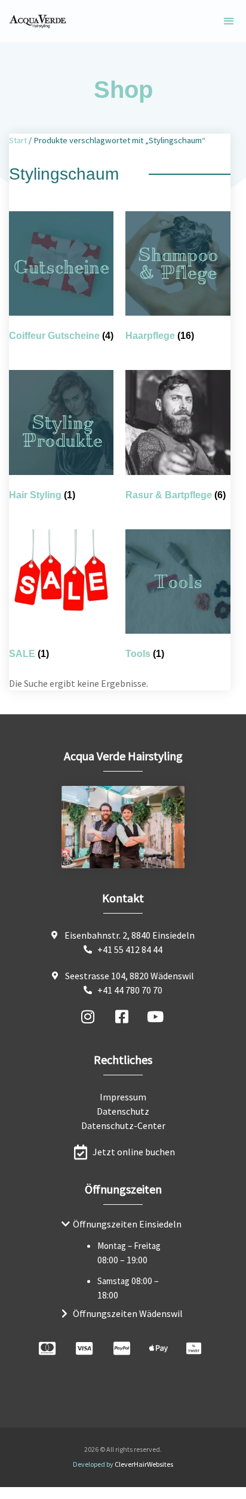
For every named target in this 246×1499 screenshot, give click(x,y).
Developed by (123, 1464)
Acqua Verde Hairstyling (123, 755)
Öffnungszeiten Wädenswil (128, 1313)
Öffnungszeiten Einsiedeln (127, 1224)
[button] (229, 21)
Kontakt (123, 897)
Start (18, 140)
